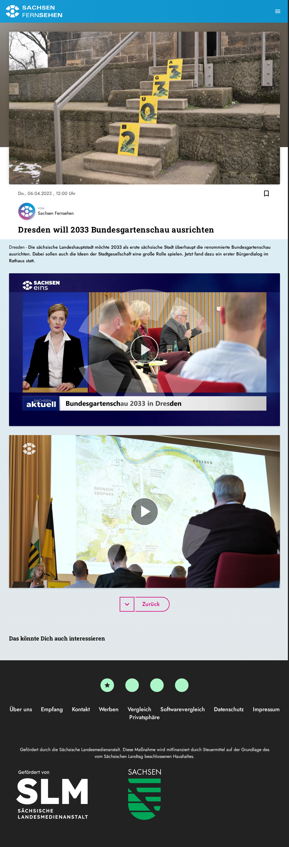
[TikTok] (182, 685)
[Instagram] (157, 685)
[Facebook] (132, 685)
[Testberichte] (107, 685)
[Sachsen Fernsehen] (34, 11)
